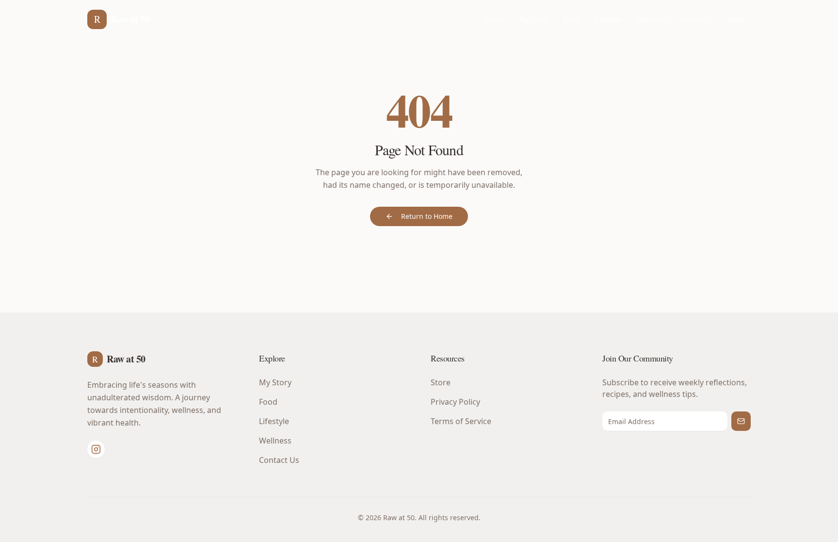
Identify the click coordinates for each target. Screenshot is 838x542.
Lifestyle (607, 19)
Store (735, 19)
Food (571, 19)
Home (494, 19)
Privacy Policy (455, 401)
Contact (693, 19)
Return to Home (426, 216)
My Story (533, 19)
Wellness (650, 19)
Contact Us (279, 460)
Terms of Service (461, 421)
